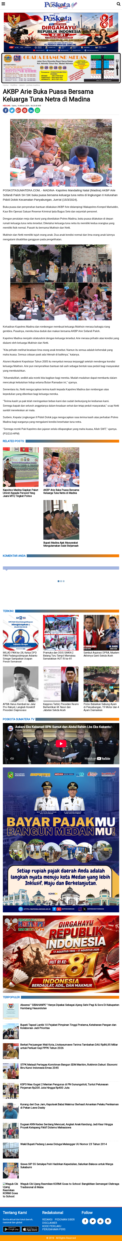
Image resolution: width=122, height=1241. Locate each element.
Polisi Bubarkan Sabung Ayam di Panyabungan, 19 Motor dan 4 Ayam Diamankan (101, 707)
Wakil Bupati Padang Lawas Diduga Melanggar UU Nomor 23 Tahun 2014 (63, 1144)
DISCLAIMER (49, 1222)
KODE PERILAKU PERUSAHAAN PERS (53, 1228)
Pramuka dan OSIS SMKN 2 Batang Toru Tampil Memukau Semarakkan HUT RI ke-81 (59, 655)
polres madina (33, 85)
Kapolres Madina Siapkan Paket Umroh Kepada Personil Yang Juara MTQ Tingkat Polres (20, 493)
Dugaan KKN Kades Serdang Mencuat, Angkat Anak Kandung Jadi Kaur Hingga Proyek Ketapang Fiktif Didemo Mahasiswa (66, 1126)
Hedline (13, 85)
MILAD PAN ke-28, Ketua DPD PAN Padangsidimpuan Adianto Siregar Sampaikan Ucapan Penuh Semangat (20, 657)
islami (22, 85)
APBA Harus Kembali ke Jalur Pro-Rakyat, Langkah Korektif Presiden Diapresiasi (19, 707)
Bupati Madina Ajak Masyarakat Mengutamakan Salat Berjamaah (60, 544)
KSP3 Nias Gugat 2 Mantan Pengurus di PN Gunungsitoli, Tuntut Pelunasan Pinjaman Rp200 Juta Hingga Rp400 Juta (64, 1086)
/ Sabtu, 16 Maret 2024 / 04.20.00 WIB (25, 106)
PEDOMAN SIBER (65, 1219)
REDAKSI (47, 1219)
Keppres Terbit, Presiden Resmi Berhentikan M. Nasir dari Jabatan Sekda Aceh (61, 707)
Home (5, 85)
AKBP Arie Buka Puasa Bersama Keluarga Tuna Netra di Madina (61, 491)
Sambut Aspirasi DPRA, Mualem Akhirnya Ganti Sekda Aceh (101, 654)
